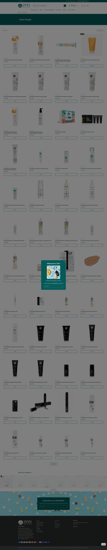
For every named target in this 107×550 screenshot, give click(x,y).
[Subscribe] (62, 286)
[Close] (64, 262)
